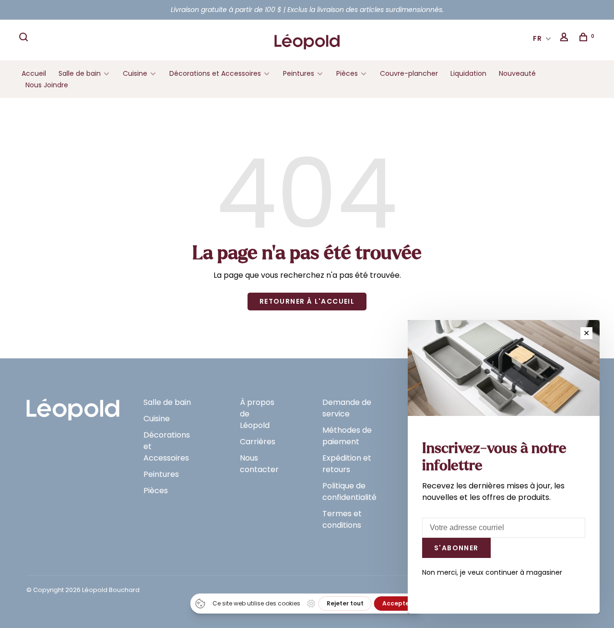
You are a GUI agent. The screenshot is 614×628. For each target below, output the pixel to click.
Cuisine (135, 73)
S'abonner (456, 548)
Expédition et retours (346, 463)
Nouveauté (517, 73)
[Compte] (565, 38)
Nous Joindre (46, 85)
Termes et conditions (342, 519)
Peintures (298, 73)
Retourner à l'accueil (307, 301)
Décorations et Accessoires (215, 73)
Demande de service (346, 408)
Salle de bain (80, 73)
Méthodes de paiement (347, 436)
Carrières (257, 441)
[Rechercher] (25, 38)
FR (538, 38)
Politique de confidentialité (349, 491)
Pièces (348, 73)
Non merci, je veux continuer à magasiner (492, 572)
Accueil (34, 73)
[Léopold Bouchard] (72, 405)
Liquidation (468, 73)
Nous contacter (259, 463)
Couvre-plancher (409, 73)
